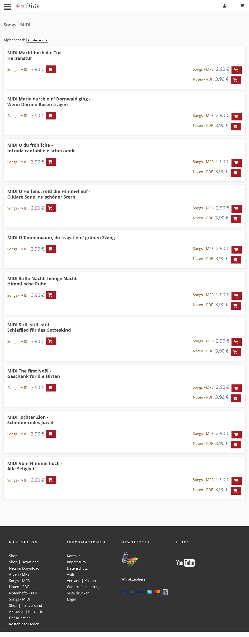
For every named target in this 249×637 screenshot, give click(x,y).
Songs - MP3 (203, 69)
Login (71, 599)
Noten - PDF (203, 79)
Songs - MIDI (17, 69)
